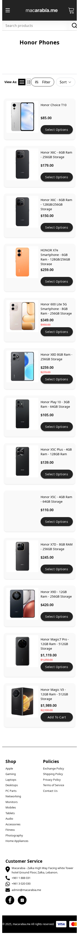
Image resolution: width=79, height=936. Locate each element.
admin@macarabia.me (26, 890)
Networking (13, 796)
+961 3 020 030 (21, 883)
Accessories (12, 824)
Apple (9, 768)
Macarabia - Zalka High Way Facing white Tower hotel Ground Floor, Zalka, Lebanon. (42, 870)
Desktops (11, 785)
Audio (9, 819)
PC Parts (10, 791)
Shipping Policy (53, 774)
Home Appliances (16, 841)
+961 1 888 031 (21, 878)
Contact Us (50, 791)
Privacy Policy (52, 780)
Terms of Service (53, 785)
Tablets (10, 813)
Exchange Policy (53, 768)
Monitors (11, 802)
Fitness (10, 830)
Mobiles (10, 807)
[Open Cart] (71, 10)
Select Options (56, 130)
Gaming (10, 774)
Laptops (10, 780)
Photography (14, 835)
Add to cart (57, 717)
